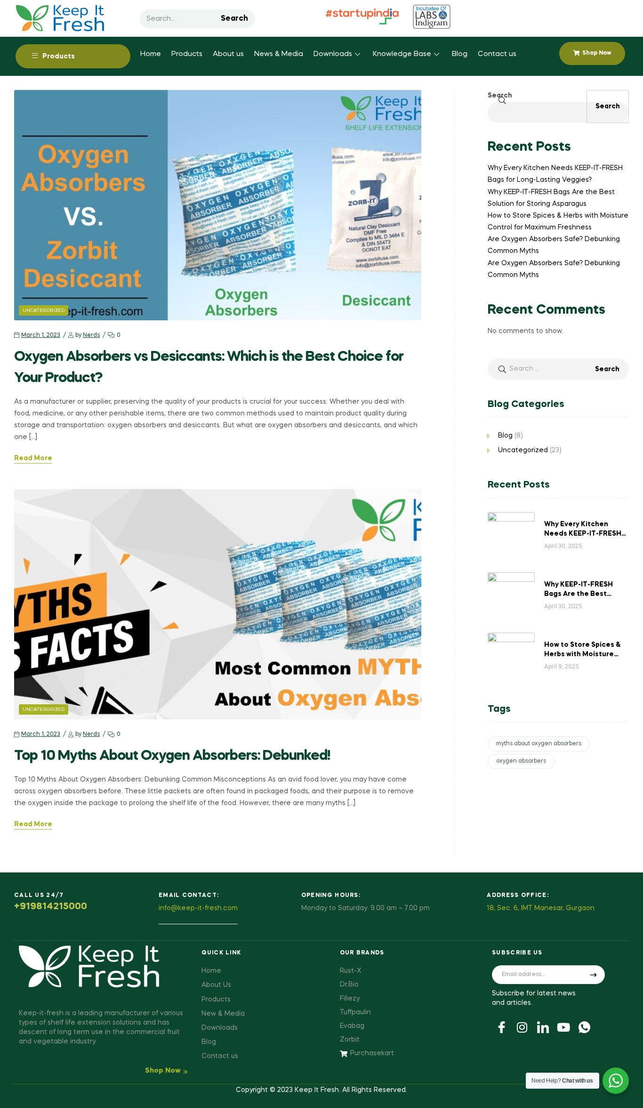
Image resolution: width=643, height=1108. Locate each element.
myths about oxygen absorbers (538, 744)
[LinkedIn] (543, 1026)
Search (234, 19)
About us (228, 54)
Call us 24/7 (39, 895)
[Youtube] (563, 1026)
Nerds (91, 335)
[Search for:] (558, 369)
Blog (459, 54)
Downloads (332, 54)
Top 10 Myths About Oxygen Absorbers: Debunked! (172, 756)
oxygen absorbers (521, 761)
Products (186, 54)
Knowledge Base (402, 54)
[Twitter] (522, 1026)
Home (150, 54)
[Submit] (593, 974)
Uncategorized (43, 310)
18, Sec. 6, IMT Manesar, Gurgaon (541, 908)
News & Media (278, 54)
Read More (33, 458)
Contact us (497, 54)
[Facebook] (501, 1026)
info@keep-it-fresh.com (198, 908)
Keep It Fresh (317, 1090)
